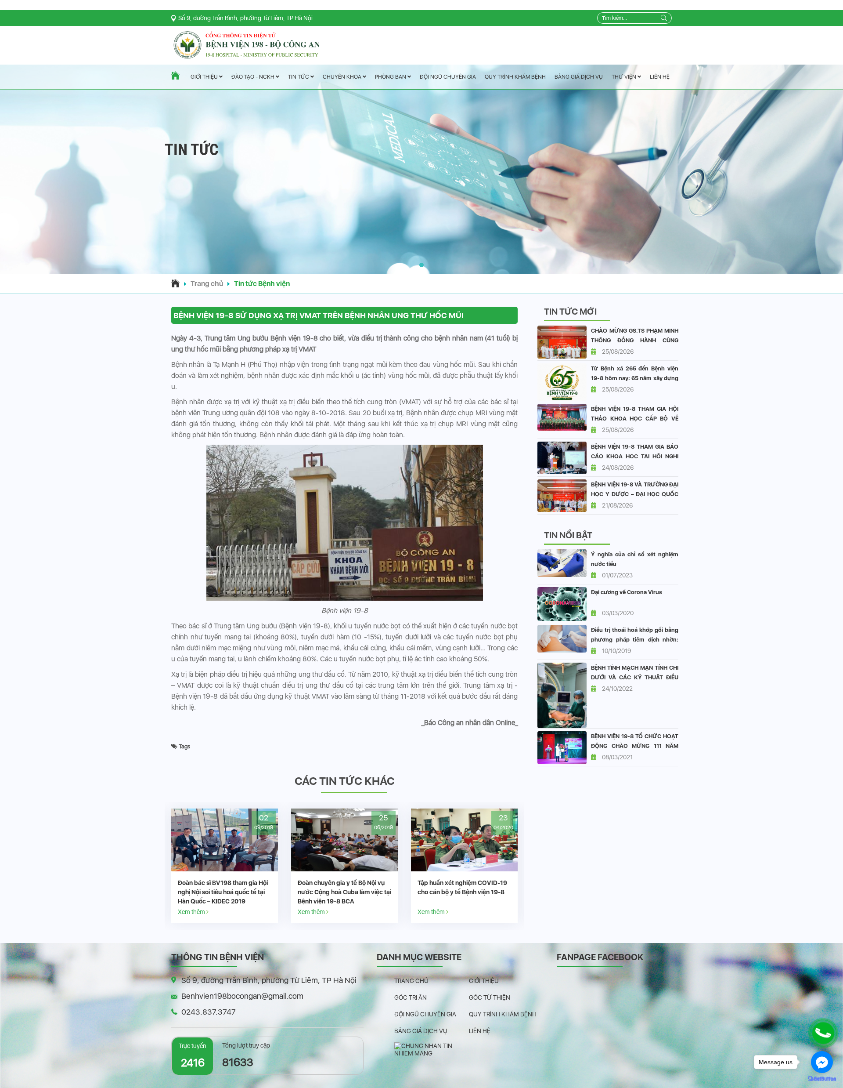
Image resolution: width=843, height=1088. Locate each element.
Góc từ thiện (489, 997)
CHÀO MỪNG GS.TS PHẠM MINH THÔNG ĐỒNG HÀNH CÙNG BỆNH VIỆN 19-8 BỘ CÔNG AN (634, 340)
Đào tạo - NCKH (253, 77)
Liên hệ (660, 76)
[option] (225, 866)
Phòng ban (391, 76)
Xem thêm (192, 911)
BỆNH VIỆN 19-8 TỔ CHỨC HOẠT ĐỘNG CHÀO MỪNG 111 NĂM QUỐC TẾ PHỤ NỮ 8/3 (634, 746)
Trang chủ (207, 283)
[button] (421, 265)
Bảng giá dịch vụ (579, 76)
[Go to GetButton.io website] (822, 1079)
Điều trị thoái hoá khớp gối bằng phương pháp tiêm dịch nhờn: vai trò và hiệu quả (634, 640)
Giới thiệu (205, 77)
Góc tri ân (410, 997)
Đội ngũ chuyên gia (448, 76)
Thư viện (625, 76)
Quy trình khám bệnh (515, 76)
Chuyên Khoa (343, 76)
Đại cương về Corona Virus (626, 592)
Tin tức (299, 77)
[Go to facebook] (822, 1062)
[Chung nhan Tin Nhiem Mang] (431, 1049)
